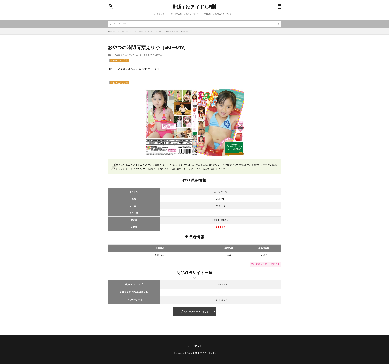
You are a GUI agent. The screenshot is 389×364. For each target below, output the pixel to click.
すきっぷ (124, 55)
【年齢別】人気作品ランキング (216, 14)
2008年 (151, 31)
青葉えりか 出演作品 (154, 55)
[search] (278, 24)
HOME (113, 31)
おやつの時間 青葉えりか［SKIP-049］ (174, 31)
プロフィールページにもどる (194, 311)
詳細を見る (220, 284)
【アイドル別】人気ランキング (183, 14)
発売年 (140, 31)
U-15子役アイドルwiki (194, 7)
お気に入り (159, 14)
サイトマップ (194, 345)
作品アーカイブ (127, 31)
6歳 (118, 55)
